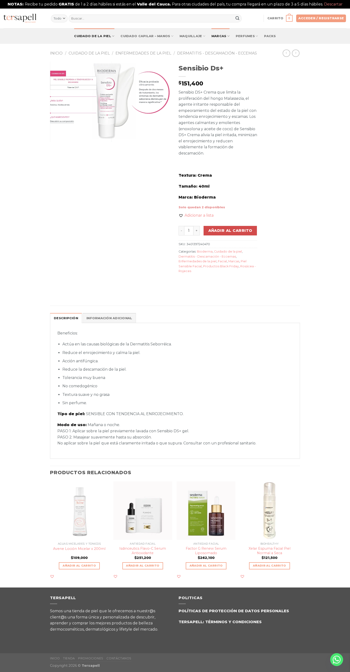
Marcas (218, 36)
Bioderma (205, 251)
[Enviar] (237, 18)
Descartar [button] (333, 4)
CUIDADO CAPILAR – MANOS (145, 36)
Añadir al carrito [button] (79, 565)
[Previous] (50, 534)
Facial (222, 261)
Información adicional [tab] (109, 318)
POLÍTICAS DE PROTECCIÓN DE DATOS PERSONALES (234, 611)
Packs (270, 36)
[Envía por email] (200, 282)
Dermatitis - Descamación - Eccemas (217, 53)
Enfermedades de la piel (143, 53)
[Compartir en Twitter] (191, 282)
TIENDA (69, 658)
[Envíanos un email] (79, 637)
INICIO (55, 658)
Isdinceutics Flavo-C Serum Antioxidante (142, 550)
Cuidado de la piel (92, 36)
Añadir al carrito (230, 230)
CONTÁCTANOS (118, 658)
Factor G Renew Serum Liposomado (206, 550)
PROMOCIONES (90, 658)
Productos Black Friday (221, 266)
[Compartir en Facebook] (183, 282)
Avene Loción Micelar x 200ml (79, 549)
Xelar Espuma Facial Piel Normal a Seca (269, 550)
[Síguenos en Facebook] (55, 637)
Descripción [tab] (66, 318)
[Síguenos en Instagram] (67, 637)
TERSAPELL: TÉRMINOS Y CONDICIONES (220, 622)
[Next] (298, 534)
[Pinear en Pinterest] (209, 282)
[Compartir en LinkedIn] (217, 282)
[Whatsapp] (336, 659)
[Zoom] (56, 136)
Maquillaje (191, 36)
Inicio (56, 53)
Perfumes (245, 36)
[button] (196, 215)
